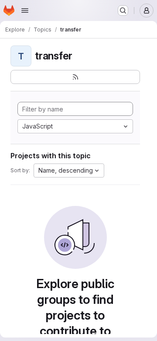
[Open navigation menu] (25, 10)
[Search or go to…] (123, 10)
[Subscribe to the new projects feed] (75, 77)
